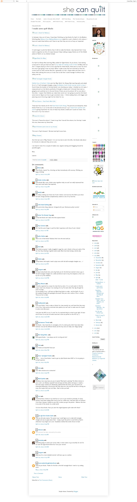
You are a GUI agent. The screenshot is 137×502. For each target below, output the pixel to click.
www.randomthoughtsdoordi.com (47, 463)
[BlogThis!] (52, 160)
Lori (39, 396)
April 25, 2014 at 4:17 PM (42, 241)
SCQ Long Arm (47, 21)
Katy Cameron (41, 225)
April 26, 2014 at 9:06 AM (42, 317)
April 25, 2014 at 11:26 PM (42, 278)
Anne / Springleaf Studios (45, 356)
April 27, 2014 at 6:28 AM (42, 410)
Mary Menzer (41, 283)
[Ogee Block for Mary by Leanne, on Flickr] (39, 58)
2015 (95, 253)
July (97, 270)
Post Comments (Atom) (45, 480)
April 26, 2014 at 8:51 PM (42, 362)
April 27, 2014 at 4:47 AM (42, 390)
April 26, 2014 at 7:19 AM (42, 297)
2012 (95, 330)
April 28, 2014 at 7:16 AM (42, 447)
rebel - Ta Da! (99, 279)
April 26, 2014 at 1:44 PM (42, 339)
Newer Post (35, 477)
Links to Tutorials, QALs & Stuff (52, 19)
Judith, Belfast (41, 236)
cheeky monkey (42, 180)
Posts (96, 207)
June (97, 272)
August (98, 267)
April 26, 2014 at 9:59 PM (42, 373)
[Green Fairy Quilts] (98, 66)
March (97, 320)
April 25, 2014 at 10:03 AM (43, 174)
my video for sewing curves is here (66, 64)
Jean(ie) (40, 192)
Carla (39, 345)
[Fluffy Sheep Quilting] (98, 105)
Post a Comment (38, 473)
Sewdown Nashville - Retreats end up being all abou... (99, 293)
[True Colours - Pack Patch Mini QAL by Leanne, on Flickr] (44, 101)
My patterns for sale (92, 19)
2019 (95, 243)
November (99, 260)
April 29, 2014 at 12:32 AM (42, 457)
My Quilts (38, 19)
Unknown (40, 430)
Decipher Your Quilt (36, 21)
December (99, 257)
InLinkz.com (94, 138)
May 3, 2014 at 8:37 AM (42, 469)
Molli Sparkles (42, 378)
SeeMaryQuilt (41, 303)
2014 (95, 255)
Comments (97, 210)
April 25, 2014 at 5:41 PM (42, 264)
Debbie (40, 259)
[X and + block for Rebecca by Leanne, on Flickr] (41, 33)
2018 (95, 245)
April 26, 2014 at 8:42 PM (42, 350)
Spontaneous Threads (44, 322)
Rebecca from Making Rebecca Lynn (51, 39)
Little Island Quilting (43, 204)
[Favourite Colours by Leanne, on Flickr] (38, 116)
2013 (95, 328)
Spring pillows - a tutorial (100, 282)
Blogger (76, 491)
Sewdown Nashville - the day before (99, 307)
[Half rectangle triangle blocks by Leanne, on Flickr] (42, 79)
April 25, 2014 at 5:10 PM (42, 253)
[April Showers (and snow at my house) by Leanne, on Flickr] (44, 126)
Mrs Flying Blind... (43, 335)
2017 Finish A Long (69, 21)
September (99, 265)
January (98, 325)
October (98, 262)
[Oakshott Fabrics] (98, 118)
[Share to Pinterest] (56, 160)
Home (32, 19)
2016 (95, 250)
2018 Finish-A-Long (58, 21)
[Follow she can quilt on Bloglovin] (97, 237)
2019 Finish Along (66, 19)
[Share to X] (53, 160)
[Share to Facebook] (55, 160)
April (97, 277)
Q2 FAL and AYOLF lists (99, 312)
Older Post (84, 477)
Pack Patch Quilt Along (59, 105)
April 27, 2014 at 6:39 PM (42, 424)
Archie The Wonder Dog (44, 215)
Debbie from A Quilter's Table (41, 83)
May (97, 275)
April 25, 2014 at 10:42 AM (43, 199)
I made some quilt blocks (99, 286)
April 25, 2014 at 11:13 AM (42, 209)
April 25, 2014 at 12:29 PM (42, 220)
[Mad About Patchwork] (98, 92)
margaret (40, 269)
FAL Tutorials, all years (78, 19)
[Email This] (50, 160)
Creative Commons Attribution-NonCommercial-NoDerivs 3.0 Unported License (98, 356)
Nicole (39, 168)
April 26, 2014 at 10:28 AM (43, 329)
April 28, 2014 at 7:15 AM (42, 434)
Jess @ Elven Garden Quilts (46, 415)
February (98, 322)
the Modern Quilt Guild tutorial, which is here (71, 85)
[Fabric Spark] (98, 131)
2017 (95, 248)
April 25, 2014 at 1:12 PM (42, 230)
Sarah (39, 246)
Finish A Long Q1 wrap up (99, 316)
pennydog (41, 440)
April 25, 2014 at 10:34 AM (43, 186)
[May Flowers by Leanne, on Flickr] (37, 135)
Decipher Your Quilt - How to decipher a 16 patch (100, 301)
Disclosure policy (81, 21)
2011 (95, 333)
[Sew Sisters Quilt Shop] (98, 79)
